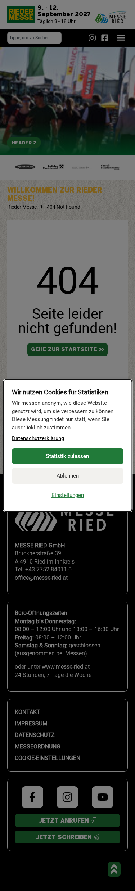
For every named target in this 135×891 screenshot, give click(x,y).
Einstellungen (67, 495)
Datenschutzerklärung (38, 438)
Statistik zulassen (67, 456)
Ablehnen (68, 475)
